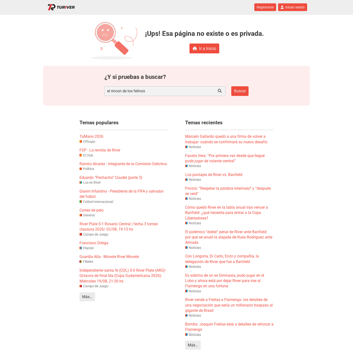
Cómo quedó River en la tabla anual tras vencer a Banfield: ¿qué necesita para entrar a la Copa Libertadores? (226, 212)
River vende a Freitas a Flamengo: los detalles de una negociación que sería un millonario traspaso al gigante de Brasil (229, 305)
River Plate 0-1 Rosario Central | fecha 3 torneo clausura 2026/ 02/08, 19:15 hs (118, 227)
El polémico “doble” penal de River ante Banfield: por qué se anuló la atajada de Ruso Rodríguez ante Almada (228, 237)
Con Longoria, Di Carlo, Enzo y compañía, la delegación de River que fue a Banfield (222, 259)
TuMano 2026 (91, 136)
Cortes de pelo (91, 210)
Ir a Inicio (207, 48)
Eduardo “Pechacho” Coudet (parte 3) (110, 177)
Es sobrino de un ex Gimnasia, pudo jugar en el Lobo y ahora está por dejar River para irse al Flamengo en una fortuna (224, 280)
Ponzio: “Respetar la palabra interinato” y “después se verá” (228, 191)
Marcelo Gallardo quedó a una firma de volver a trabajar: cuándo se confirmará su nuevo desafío (226, 139)
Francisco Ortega (93, 243)
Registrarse (265, 7)
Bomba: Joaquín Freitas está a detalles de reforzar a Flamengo (229, 327)
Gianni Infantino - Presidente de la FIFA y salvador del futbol (121, 194)
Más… (87, 296)
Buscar (240, 91)
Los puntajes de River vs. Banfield (213, 174)
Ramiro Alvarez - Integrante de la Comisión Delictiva (123, 164)
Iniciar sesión (295, 7)
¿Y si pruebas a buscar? (135, 77)
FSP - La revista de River (99, 150)
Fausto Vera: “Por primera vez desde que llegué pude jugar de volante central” (225, 158)
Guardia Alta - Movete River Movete (109, 256)
